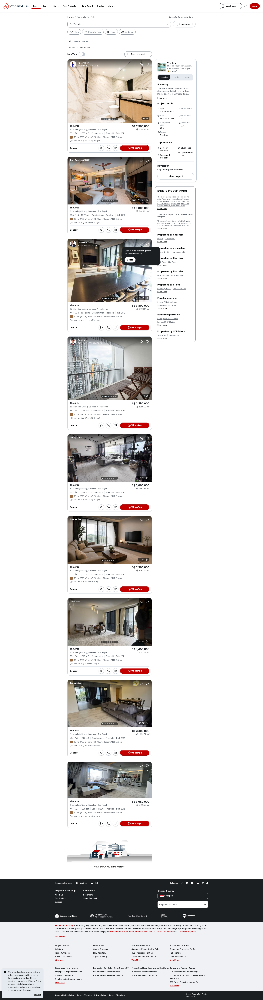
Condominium (163, 203)
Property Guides (62, 953)
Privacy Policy (34, 981)
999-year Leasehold (176, 252)
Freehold (161, 252)
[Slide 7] (112, 119)
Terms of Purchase (117, 995)
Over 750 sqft (163, 275)
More (110, 6)
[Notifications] (245, 6)
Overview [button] (164, 77)
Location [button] (176, 77)
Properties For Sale (141, 945)
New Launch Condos (64, 975)
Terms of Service (84, 995)
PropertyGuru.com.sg (64, 925)
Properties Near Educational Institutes (150, 968)
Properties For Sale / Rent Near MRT (111, 968)
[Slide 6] (109, 119)
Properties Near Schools (143, 975)
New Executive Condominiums (68, 979)
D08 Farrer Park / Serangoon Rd (184, 982)
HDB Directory (99, 953)
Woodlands (174, 335)
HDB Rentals (175, 953)
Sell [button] (55, 6)
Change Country (166, 891)
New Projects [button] (69, 6)
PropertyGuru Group (65, 890)
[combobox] (119, 24)
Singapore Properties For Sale (145, 949)
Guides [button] (100, 6)
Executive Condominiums (155, 931)
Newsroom (88, 895)
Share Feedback (90, 898)
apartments (129, 931)
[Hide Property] (141, 64)
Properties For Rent (179, 945)
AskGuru (59, 949)
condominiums (116, 931)
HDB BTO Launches (63, 957)
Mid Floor (172, 262)
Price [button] (187, 77)
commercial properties (187, 931)
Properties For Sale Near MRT (106, 972)
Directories (98, 945)
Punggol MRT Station (166, 322)
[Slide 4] (104, 119)
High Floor (161, 262)
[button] (69, 41)
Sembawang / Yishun (167, 305)
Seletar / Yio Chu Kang (167, 302)
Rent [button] (45, 6)
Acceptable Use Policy (64, 995)
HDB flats (139, 931)
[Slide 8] (114, 119)
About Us (59, 895)
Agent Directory (100, 957)
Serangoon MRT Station (167, 319)
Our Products (60, 898)
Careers (58, 902)
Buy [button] (35, 6)
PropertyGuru (62, 945)
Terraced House (178, 205)
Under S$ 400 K (164, 289)
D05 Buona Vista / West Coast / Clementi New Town (187, 977)
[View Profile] (84, 64)
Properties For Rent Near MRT (106, 975)
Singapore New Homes (66, 968)
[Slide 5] (106, 119)
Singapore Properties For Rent (183, 949)
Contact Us (89, 890)
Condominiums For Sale (142, 957)
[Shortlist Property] (147, 64)
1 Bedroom (170, 239)
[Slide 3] (107, 200)
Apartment (175, 203)
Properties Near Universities (144, 972)
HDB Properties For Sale (142, 953)
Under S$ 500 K (179, 289)
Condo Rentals (176, 957)
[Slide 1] (102, 200)
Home (70, 17)
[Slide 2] (105, 200)
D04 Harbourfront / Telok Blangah (185, 972)
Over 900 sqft (177, 275)
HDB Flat (185, 201)
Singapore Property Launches (68, 972)
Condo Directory (100, 949)
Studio (160, 239)
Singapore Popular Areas (182, 968)
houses (170, 931)
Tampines (161, 335)
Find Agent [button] (87, 6)
